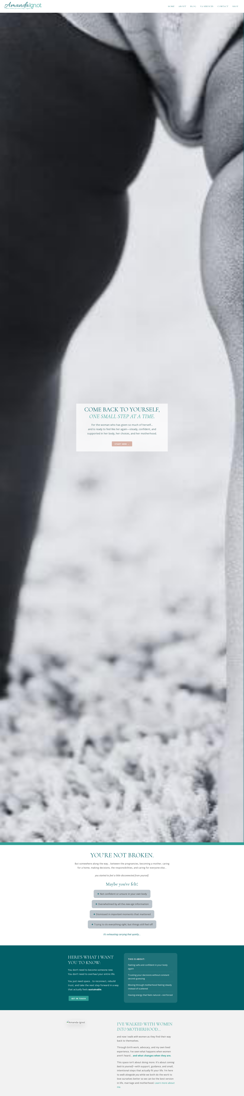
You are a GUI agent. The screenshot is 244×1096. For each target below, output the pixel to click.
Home (171, 6)
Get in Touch (78, 998)
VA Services (206, 6)
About (182, 6)
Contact (222, 6)
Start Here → (122, 444)
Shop (235, 6)
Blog (193, 6)
